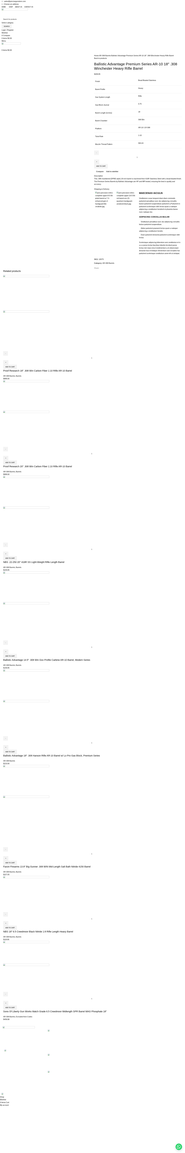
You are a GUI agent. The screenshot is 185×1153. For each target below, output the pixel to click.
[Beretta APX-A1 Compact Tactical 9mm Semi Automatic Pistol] (51, 1040)
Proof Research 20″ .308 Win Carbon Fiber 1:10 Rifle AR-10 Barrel (37, 466)
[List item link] (23, 1052)
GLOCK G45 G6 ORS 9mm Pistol (69, 1055)
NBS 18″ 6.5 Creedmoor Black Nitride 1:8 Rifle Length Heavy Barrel (38, 931)
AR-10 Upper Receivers (103, 1047)
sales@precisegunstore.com (15, 1)
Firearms (97, 1031)
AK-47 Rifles (100, 1039)
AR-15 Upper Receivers (103, 1051)
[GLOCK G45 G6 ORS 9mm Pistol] (51, 1060)
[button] (179, 1147)
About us (143, 1039)
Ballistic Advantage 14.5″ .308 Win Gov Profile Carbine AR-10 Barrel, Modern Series (46, 660)
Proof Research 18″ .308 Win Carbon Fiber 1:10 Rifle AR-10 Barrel (37, 370)
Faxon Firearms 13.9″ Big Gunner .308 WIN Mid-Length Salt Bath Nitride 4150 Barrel (47, 866)
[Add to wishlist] (17, 348)
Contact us (144, 1043)
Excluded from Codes (24, 1017)
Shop (142, 1035)
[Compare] (6, 348)
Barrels (18, 376)
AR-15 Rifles (100, 1043)
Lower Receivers (100, 1075)
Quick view (11, 348)
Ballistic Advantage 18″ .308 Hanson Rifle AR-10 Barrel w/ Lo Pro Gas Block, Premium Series (51, 755)
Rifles (98, 1035)
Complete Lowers (100, 1067)
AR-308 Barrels (105, 56)
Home (96, 56)
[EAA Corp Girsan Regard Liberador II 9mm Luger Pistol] (51, 1080)
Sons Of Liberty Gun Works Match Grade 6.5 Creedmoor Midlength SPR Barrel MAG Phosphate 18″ (55, 1011)
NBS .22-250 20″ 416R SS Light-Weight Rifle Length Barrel (33, 562)
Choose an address (11, 4)
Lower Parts (98, 1071)
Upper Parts (98, 1079)
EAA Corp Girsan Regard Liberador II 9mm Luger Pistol (72, 1073)
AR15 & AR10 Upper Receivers (106, 1059)
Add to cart (101, 166)
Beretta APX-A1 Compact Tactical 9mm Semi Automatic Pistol (73, 1032)
